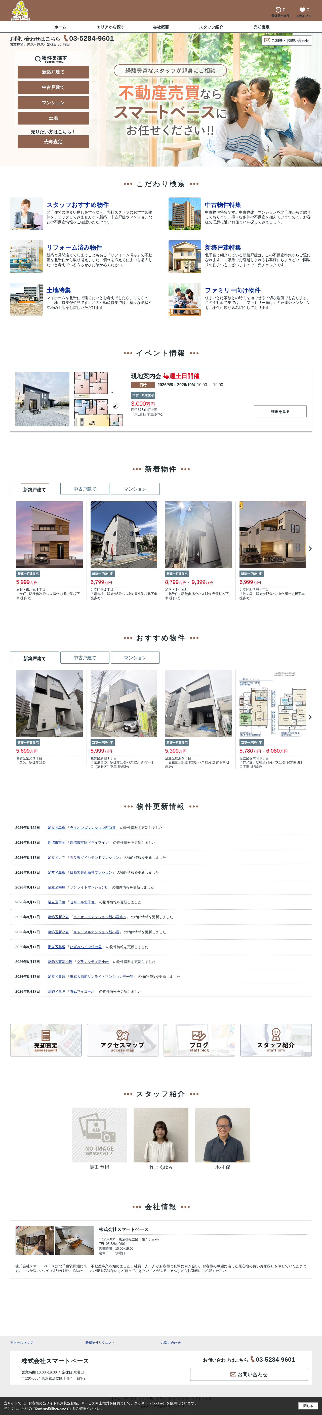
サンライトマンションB (88, 887)
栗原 (61, 977)
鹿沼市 (53, 842)
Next (309, 548)
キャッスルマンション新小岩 (96, 932)
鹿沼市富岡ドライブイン (89, 842)
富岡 (61, 842)
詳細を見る (280, 411)
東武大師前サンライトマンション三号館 (101, 977)
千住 (61, 902)
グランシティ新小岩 (93, 962)
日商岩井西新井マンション (91, 872)
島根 (61, 828)
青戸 (61, 991)
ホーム (60, 27)
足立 (61, 858)
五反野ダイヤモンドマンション (94, 858)
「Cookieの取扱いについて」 (52, 1408)
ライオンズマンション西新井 (93, 828)
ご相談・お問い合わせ (290, 40)
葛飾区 (53, 917)
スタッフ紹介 (211, 27)
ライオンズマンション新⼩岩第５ (99, 917)
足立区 (53, 828)
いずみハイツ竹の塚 (86, 947)
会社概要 (161, 27)
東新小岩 (65, 962)
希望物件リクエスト (100, 1343)
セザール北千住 (82, 902)
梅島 (61, 887)
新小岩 (63, 917)
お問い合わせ (171, 1343)
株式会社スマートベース (124, 1229)
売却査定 (262, 27)
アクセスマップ (21, 1343)
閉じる (308, 1406)
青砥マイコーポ (82, 991)
